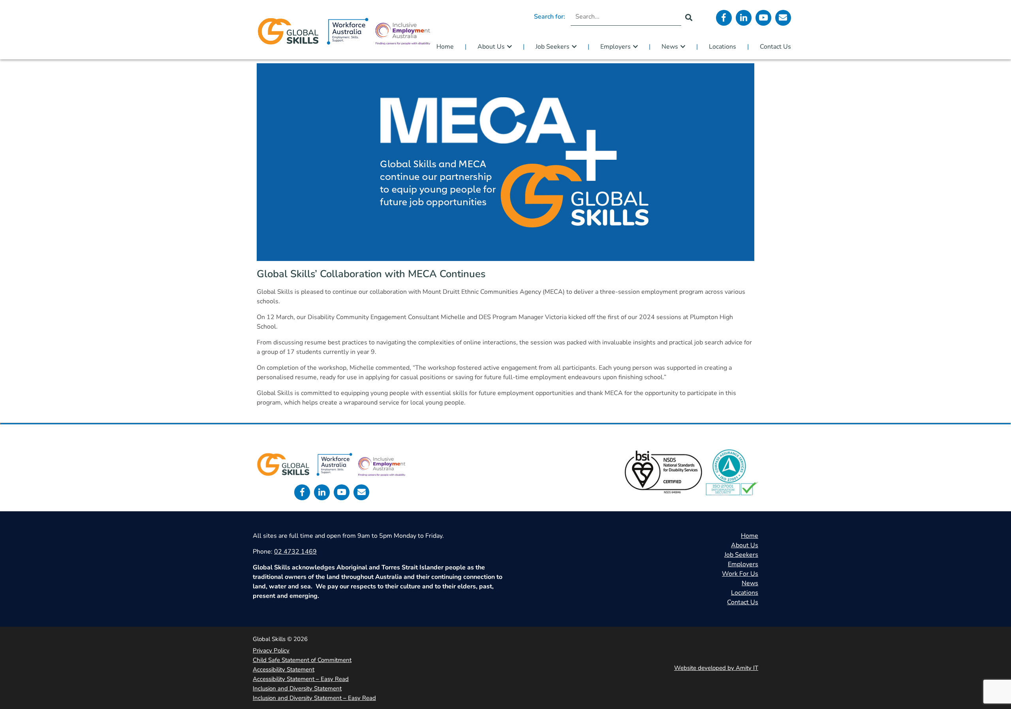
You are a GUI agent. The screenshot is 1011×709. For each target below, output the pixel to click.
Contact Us (775, 46)
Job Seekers (552, 46)
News (669, 46)
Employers (615, 46)
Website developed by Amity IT (716, 668)
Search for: (549, 16)
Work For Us (740, 573)
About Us (491, 46)
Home (445, 46)
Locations (722, 46)
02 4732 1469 (295, 551)
